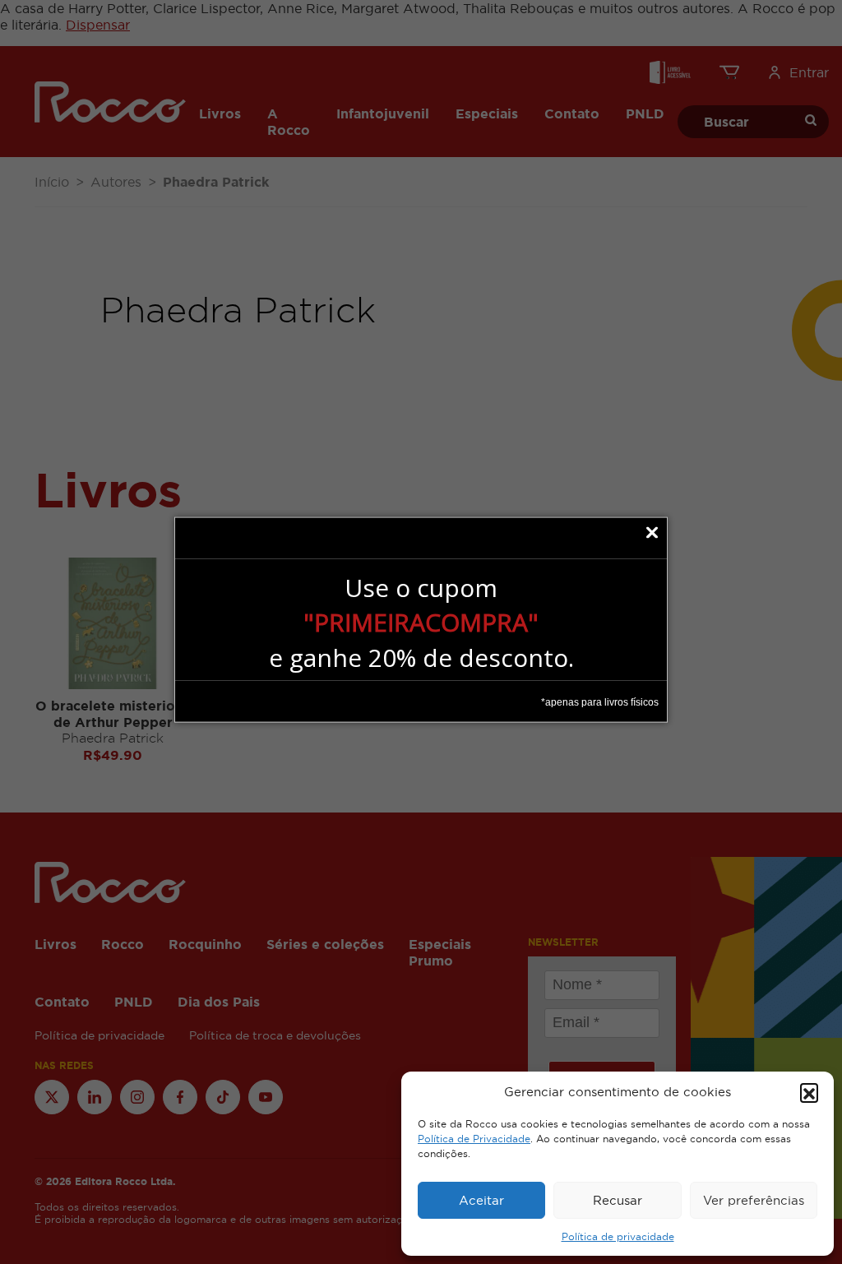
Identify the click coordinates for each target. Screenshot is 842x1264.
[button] (809, 1092)
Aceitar (481, 1200)
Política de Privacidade (474, 1139)
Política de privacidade (618, 1237)
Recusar (617, 1200)
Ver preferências (753, 1200)
